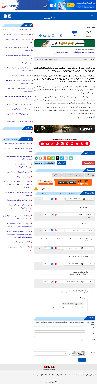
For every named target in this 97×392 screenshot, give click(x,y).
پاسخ (40, 199)
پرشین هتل (26, 133)
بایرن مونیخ (78, 175)
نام (94, 327)
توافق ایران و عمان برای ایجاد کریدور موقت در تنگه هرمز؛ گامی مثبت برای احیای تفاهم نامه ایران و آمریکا (17, 185)
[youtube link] (47, 143)
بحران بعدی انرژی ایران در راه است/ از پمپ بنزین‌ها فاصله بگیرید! (18, 165)
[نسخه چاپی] (71, 158)
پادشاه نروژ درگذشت (25, 63)
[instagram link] (62, 143)
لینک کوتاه (90, 163)
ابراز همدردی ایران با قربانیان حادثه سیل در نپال (16, 35)
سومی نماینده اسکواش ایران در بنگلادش (19, 109)
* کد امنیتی (91, 352)
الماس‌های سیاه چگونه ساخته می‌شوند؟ (19, 122)
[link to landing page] (49, 16)
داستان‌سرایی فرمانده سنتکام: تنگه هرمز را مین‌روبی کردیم (19, 115)
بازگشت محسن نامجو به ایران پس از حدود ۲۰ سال (17, 248)
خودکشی (56, 175)
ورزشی (92, 27)
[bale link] (72, 143)
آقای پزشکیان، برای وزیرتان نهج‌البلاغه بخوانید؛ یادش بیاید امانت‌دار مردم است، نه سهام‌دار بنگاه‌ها (19, 208)
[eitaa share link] (49, 158)
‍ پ (56, 35)
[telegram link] (77, 143)
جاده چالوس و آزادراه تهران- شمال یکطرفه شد (17, 104)
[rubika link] (86, 143)
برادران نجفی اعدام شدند (23, 177)
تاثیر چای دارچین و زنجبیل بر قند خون (18, 172)
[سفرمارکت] (64, 182)
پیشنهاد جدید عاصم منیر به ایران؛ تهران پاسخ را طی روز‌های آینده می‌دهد (17, 217)
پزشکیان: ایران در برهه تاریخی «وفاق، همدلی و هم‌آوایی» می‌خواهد (18, 82)
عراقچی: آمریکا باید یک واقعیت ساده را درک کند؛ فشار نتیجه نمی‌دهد (18, 69)
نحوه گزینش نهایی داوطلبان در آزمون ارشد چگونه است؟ (19, 48)
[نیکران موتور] (64, 129)
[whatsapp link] (81, 143)
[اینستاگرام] (44, 158)
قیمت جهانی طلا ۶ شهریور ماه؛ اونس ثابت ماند (16, 30)
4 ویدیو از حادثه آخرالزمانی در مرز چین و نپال (16, 143)
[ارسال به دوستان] (66, 158)
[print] (40, 35)
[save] (49, 35)
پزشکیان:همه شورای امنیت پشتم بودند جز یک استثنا (18, 194)
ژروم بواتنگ (90, 175)
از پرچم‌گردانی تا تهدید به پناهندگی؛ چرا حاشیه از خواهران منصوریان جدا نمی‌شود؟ (19, 225)
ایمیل (93, 334)
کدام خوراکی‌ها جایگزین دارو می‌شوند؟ (18, 200)
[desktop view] (9, 16)
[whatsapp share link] (53, 158)
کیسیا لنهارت (67, 175)
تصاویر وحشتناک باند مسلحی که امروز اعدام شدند (18, 150)
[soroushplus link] (67, 143)
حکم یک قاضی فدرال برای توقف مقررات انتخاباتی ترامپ (20, 90)
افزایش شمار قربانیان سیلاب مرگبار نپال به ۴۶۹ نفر (17, 56)
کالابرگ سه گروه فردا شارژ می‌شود (20, 242)
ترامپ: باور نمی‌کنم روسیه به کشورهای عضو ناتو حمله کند (18, 97)
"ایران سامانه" (44, 382)
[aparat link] (42, 143)
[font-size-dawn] (53, 35)
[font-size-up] (61, 35)
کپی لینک (61, 163)
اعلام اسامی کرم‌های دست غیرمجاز (21, 76)
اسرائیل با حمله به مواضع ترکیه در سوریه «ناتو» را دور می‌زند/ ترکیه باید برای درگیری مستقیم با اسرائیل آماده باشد (19, 234)
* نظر (93, 340)
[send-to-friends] (45, 35)
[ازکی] (72, 5)
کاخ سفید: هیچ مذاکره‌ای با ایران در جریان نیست (19, 41)
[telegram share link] (62, 158)
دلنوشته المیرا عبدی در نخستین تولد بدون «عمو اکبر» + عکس (18, 157)
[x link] (52, 143)
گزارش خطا (42, 189)
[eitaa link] (57, 143)
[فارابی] (64, 43)
